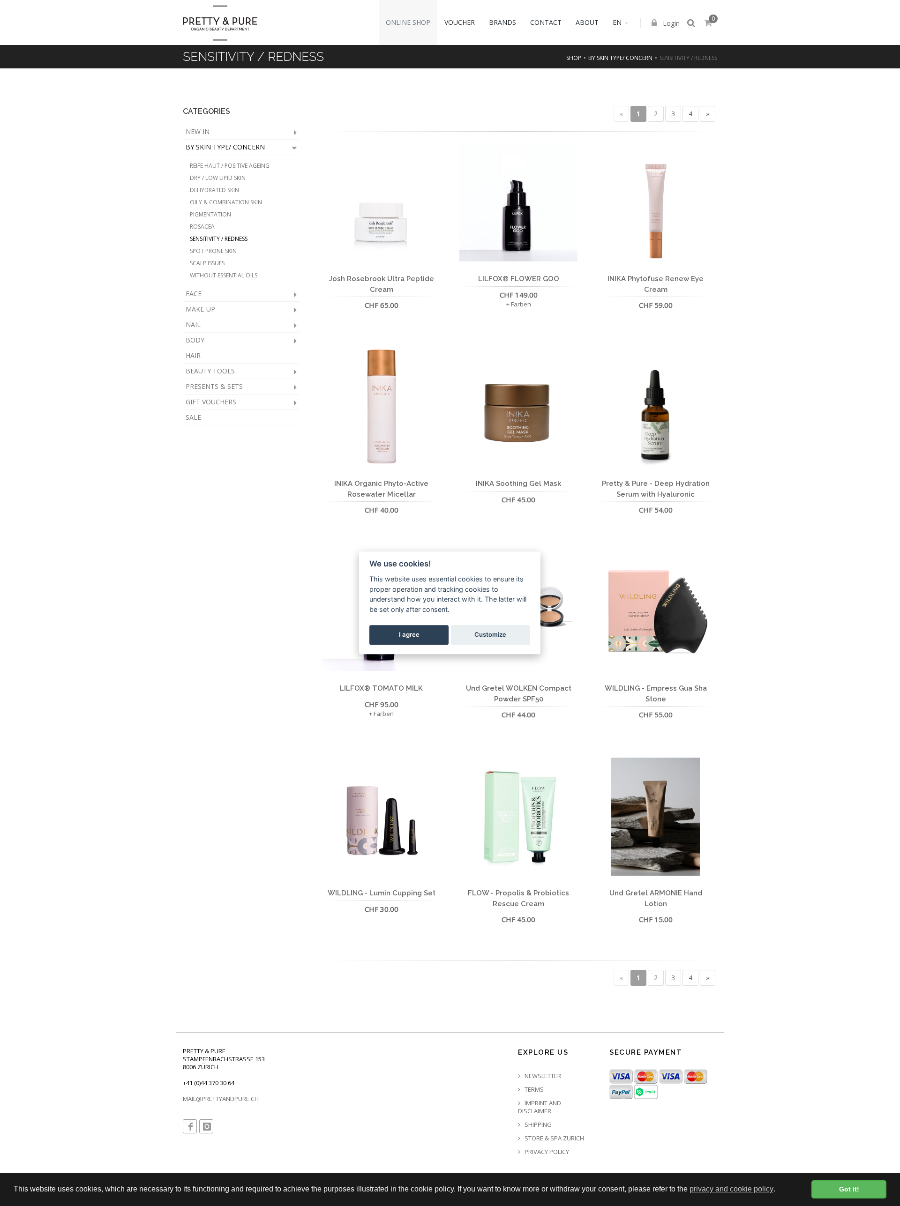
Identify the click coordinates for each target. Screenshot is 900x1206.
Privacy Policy (546, 1152)
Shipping (537, 1125)
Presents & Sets (214, 386)
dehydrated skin (214, 190)
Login (670, 23)
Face (194, 293)
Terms (533, 1090)
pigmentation (210, 214)
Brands (502, 22)
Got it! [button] (849, 1189)
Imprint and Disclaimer (539, 1107)
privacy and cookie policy (731, 1189)
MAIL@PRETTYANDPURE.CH (221, 1098)
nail (193, 324)
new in (198, 131)
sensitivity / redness (219, 239)
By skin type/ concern (620, 58)
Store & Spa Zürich (553, 1138)
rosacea (202, 227)
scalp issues (207, 263)
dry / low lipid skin (218, 178)
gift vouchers (211, 401)
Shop (573, 58)
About (587, 22)
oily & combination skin (226, 202)
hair (193, 355)
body (195, 339)
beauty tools (210, 370)
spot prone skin (213, 251)
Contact (546, 22)
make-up (200, 309)
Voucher (459, 22)
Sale (193, 417)
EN (617, 22)
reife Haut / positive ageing (230, 166)
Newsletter (542, 1076)
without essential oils (223, 275)
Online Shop (408, 22)
